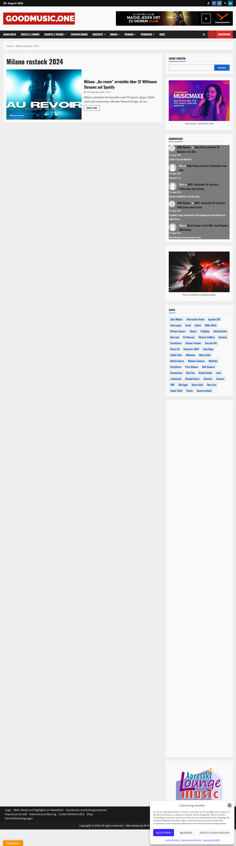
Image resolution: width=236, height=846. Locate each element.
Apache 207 (214, 319)
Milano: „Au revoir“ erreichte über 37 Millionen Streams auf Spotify (44, 94)
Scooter (220, 379)
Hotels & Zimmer (30, 34)
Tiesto (189, 391)
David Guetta (220, 331)
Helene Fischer (193, 343)
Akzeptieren (163, 832)
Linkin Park (176, 355)
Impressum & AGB (211, 840)
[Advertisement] (199, 546)
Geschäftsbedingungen (19, 818)
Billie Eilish (210, 325)
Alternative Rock (195, 319)
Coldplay (205, 331)
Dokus (113, 34)
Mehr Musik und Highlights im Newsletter (39, 810)
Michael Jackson (196, 361)
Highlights (9, 34)
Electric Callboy (207, 337)
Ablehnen (186, 832)
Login (8, 810)
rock (218, 373)
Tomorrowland (204, 391)
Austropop (175, 325)
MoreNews (132, 825)
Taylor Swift (176, 391)
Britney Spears (178, 331)
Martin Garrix (177, 361)
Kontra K (174, 349)
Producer (146, 34)
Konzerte (97, 34)
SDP (172, 385)
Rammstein (176, 373)
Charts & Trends (54, 34)
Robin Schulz (205, 373)
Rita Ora (190, 373)
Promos (128, 34)
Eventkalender (79, 34)
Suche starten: (177, 58)
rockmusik (175, 379)
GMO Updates (184, 147)
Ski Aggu (183, 385)
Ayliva (198, 325)
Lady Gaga (208, 349)
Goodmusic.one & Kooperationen (86, 810)
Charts (193, 331)
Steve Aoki (197, 385)
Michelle (213, 361)
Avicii (188, 325)
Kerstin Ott (211, 343)
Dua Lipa (174, 337)
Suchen (222, 67)
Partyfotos (175, 367)
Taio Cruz (211, 385)
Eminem (223, 337)
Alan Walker (176, 319)
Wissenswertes (17, 115)
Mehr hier (93, 108)
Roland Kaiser (192, 379)
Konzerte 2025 (191, 349)
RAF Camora (208, 367)
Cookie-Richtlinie (172, 840)
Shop (90, 814)
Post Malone (191, 367)
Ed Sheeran (189, 337)
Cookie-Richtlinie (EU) (71, 814)
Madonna (190, 355)
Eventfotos (224, 34)
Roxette (208, 379)
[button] (229, 805)
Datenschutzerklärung (191, 840)
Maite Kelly (205, 355)
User (162, 34)
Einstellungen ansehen (214, 832)
